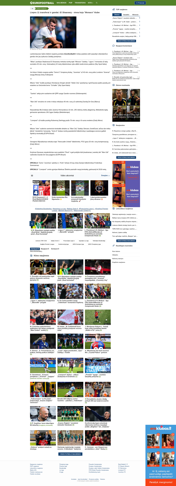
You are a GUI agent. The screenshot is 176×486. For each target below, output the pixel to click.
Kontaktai (73, 479)
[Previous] (32, 223)
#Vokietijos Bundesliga (43, 209)
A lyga (61, 472)
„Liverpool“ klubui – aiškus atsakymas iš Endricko (128, 32)
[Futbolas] (32, 8)
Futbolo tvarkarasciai (36, 472)
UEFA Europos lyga (78, 244)
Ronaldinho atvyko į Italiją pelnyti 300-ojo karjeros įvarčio (130, 36)
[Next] (108, 223)
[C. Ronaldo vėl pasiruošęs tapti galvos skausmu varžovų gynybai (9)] (126, 105)
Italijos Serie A (55, 241)
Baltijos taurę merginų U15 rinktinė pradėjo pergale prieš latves (132, 218)
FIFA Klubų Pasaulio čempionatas (99, 470)
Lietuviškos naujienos (36, 468)
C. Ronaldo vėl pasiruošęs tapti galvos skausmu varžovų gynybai (133, 77)
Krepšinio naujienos (118, 262)
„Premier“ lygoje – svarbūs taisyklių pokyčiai (126, 29)
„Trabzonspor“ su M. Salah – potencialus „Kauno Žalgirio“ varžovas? (134, 22)
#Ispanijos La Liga (59, 209)
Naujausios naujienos (36, 464)
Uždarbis (115, 255)
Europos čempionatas (95, 466)
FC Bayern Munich (123, 466)
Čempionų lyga (63, 464)
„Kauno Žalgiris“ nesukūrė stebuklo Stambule (126, 18)
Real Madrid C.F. (123, 464)
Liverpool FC (122, 470)
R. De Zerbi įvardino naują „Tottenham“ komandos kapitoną (131, 142)
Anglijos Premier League (47, 244)
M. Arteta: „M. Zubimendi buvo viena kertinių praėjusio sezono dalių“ (134, 153)
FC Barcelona (122, 468)
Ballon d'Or (33, 470)
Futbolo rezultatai (35, 474)
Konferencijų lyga (63, 244)
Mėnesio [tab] (135, 15)
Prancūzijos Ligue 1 (69, 241)
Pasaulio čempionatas (95, 464)
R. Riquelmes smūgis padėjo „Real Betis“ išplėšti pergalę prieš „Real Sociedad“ (137, 131)
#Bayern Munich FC (65, 210)
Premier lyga (63, 466)
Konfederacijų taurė (94, 472)
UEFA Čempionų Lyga (94, 244)
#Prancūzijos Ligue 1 (86, 209)
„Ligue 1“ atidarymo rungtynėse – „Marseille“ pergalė (129, 138)
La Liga (61, 470)
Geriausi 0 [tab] (35, 249)
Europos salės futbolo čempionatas (99, 468)
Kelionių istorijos (117, 258)
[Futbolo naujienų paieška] (97, 3)
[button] (91, 3)
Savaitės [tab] (126, 15)
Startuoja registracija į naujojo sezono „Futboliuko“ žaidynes (131, 214)
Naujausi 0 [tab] (45, 249)
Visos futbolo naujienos (70, 454)
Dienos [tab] (116, 15)
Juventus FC (122, 472)
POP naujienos (34, 466)
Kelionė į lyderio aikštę (119, 232)
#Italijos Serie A (72, 209)
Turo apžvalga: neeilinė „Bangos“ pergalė (125, 236)
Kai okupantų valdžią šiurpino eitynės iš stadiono (128, 221)
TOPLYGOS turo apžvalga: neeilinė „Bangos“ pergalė (129, 229)
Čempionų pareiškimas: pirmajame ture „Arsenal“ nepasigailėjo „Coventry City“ (137, 134)
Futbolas (102, 479)
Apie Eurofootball (82, 479)
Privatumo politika (94, 479)
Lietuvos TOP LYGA (41, 241)
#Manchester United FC (82, 210)
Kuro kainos (116, 251)
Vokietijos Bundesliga (99, 241)
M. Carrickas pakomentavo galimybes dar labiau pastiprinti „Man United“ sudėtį (137, 149)
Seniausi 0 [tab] (55, 249)
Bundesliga (62, 468)
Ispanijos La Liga (84, 241)
